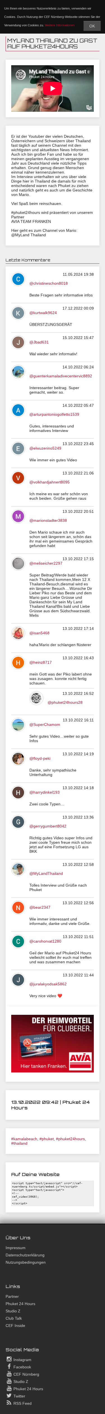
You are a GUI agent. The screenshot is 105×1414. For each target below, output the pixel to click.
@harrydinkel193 (44, 792)
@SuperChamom (44, 724)
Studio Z (13, 1311)
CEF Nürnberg (25, 1374)
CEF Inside (15, 1325)
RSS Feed (22, 1403)
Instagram (21, 1359)
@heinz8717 (40, 662)
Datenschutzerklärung (25, 1255)
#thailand (19, 1143)
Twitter (18, 1396)
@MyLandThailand (46, 873)
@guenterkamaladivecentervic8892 (60, 376)
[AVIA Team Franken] (52, 1071)
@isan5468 (39, 633)
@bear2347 (39, 907)
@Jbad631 (39, 342)
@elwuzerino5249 (45, 448)
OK (92, 26)
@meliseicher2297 (45, 563)
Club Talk (14, 1318)
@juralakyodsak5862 (48, 984)
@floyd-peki (39, 758)
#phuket (46, 1139)
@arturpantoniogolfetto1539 (54, 414)
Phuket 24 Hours (20, 1303)
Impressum (15, 1247)
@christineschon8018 (48, 283)
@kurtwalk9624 (43, 312)
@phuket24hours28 (65, 702)
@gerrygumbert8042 (47, 826)
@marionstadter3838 (48, 520)
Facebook (21, 1367)
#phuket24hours (70, 1139)
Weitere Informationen (59, 25)
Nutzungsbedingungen (26, 1262)
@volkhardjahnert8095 (49, 482)
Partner (12, 1296)
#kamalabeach (24, 1139)
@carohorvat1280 (45, 941)
